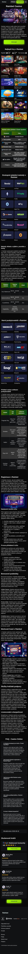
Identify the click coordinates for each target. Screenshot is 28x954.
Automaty (22, 52)
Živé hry (9, 53)
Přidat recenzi (14, 848)
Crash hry (15, 53)
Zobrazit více (14, 901)
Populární (3, 52)
